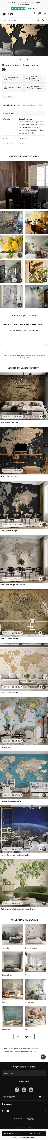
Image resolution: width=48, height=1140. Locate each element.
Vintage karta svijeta (9, 693)
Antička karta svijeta (9, 639)
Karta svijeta (6, 747)
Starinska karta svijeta (10, 476)
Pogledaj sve (24, 1036)
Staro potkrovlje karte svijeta (13, 584)
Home (5, 1048)
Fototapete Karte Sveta (31, 1048)
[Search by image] (38, 20)
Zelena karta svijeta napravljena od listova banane (18, 909)
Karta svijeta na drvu (9, 422)
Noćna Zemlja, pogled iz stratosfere (15, 855)
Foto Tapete (15, 1048)
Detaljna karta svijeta (9, 530)
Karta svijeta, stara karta (11, 801)
